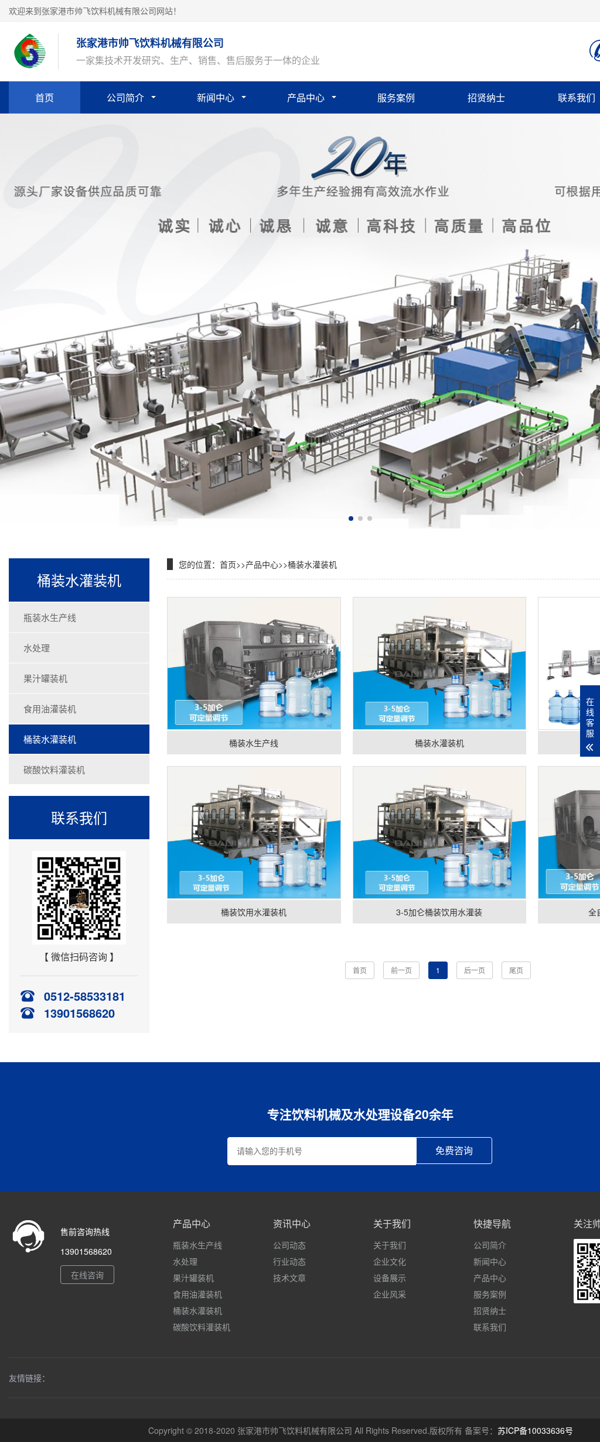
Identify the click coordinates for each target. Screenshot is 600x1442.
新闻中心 (215, 97)
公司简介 (125, 97)
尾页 (516, 970)
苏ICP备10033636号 (535, 1430)
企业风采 (389, 1294)
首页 (44, 97)
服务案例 (396, 97)
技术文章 (289, 1277)
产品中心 (306, 97)
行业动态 (289, 1261)
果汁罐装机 (45, 678)
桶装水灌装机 (49, 739)
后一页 (474, 970)
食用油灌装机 (49, 708)
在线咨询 (87, 1274)
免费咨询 (454, 1151)
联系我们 (489, 1327)
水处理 (36, 647)
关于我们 (389, 1245)
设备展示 (389, 1277)
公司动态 (289, 1245)
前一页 (401, 970)
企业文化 (389, 1261)
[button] (351, 518)
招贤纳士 (486, 97)
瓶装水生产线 (49, 617)
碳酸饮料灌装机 (54, 769)
